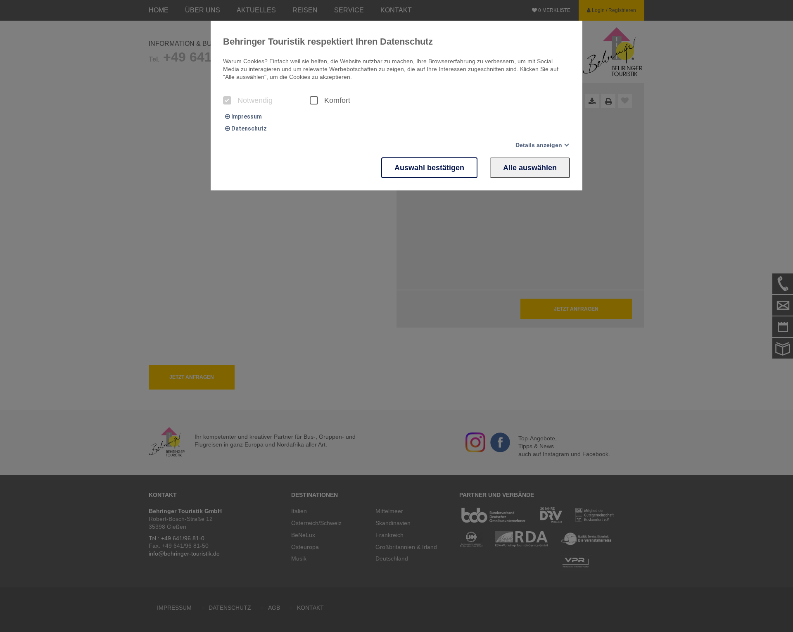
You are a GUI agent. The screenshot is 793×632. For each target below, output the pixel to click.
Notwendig (255, 100)
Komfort (337, 100)
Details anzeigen (538, 145)
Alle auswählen (530, 168)
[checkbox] (227, 100)
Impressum (246, 116)
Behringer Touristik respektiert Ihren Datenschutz (328, 41)
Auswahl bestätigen (429, 168)
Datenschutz (248, 128)
